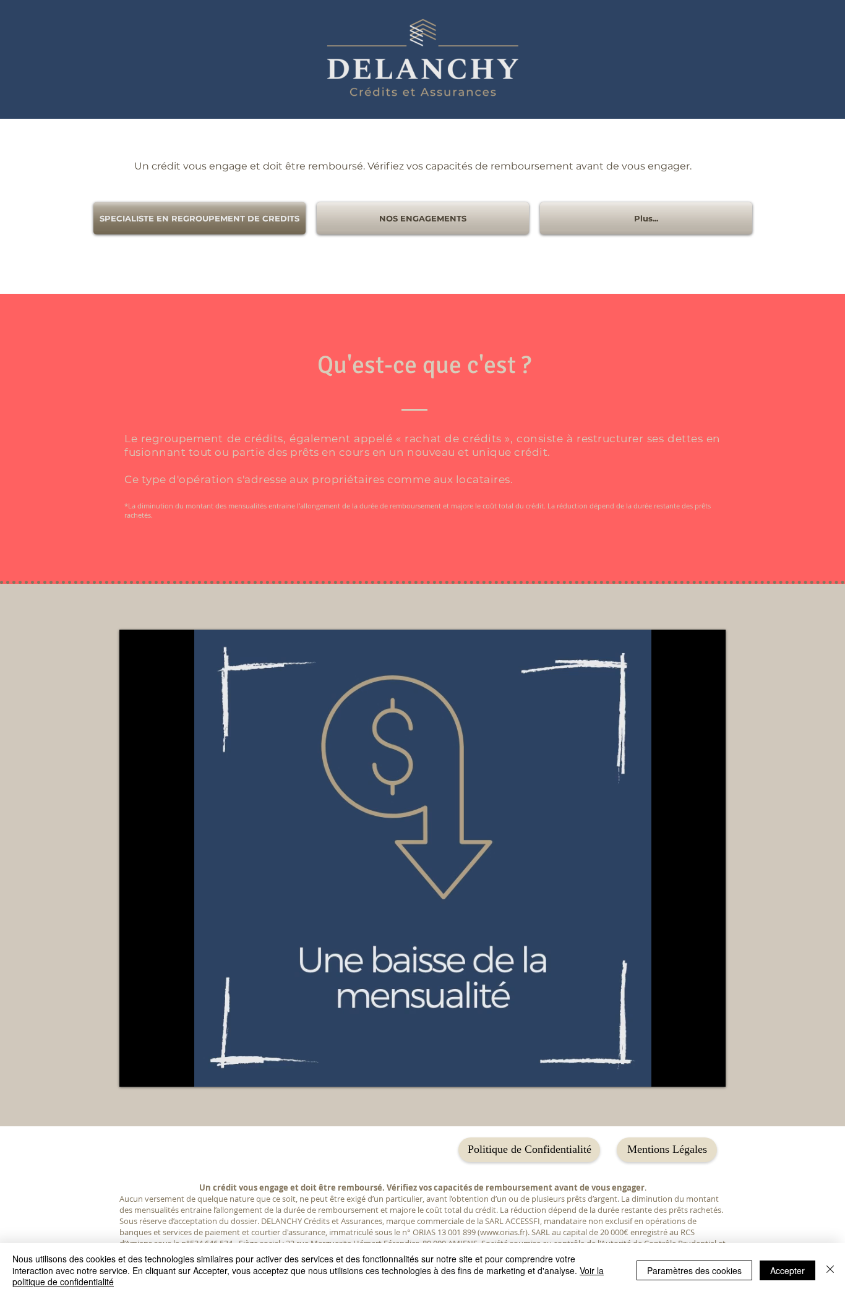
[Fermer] (830, 1270)
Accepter (787, 1270)
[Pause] (135, 1070)
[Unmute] (156, 1070)
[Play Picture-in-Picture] (688, 1070)
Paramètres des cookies (694, 1270)
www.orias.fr (502, 1232)
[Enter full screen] (709, 1070)
